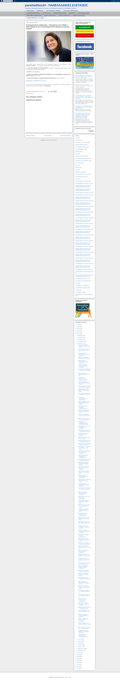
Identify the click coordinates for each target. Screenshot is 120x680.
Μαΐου (79, 642)
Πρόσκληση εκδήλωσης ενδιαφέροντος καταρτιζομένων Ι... (83, 456)
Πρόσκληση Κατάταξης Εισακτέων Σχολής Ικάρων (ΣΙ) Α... (84, 346)
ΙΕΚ (76, 169)
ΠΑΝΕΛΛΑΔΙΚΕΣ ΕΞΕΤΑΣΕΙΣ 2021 (83, 235)
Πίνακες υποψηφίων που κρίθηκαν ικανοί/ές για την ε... (84, 611)
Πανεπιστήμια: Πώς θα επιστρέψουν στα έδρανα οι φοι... (84, 540)
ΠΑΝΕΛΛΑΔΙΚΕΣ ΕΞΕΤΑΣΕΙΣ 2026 (83, 263)
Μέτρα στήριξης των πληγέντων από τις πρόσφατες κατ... (82, 514)
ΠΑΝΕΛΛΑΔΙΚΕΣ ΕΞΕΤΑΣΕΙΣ (81, 181)
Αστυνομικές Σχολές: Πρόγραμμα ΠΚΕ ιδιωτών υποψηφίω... (84, 531)
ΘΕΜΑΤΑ (77, 167)
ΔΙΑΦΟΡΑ (32, 93)
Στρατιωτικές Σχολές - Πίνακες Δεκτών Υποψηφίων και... (82, 600)
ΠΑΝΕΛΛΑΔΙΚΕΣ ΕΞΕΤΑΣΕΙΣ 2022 (83, 240)
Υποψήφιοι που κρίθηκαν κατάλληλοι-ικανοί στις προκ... (83, 510)
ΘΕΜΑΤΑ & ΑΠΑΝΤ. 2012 (50, 15)
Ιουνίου (80, 641)
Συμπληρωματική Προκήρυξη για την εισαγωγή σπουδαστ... (84, 452)
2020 (78, 652)
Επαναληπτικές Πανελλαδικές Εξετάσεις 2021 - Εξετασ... (84, 386)
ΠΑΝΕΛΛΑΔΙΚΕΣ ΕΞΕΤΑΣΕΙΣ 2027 (83, 269)
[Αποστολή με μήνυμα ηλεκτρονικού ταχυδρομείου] (51, 91)
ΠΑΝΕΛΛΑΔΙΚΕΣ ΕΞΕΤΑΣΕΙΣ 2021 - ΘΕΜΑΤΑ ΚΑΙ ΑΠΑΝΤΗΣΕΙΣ (83, 238)
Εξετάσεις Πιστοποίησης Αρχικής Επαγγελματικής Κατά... (84, 587)
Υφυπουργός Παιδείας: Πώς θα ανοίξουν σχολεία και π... (84, 523)
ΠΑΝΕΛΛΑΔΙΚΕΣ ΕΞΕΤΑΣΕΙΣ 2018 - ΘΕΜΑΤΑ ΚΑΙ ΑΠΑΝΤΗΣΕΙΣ (83, 221)
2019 (78, 654)
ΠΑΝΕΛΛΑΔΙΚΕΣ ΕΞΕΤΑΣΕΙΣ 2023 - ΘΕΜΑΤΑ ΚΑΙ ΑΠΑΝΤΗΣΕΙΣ (83, 249)
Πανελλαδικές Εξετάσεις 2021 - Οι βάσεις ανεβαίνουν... (84, 460)
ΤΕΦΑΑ (77, 290)
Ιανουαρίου (80, 650)
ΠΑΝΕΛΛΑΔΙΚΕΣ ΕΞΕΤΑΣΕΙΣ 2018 (83, 217)
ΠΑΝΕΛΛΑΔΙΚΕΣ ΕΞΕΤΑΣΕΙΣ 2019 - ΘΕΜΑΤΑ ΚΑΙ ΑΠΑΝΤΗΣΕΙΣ (83, 226)
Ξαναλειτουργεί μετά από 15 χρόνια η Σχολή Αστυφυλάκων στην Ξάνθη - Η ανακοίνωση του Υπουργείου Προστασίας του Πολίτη (84, 97)
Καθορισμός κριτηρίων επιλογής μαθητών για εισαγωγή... (83, 615)
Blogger (69, 677)
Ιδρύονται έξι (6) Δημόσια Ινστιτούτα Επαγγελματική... (83, 535)
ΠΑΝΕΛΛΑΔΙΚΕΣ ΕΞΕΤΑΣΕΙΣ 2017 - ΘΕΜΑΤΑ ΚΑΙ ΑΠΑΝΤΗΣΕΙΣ (83, 215)
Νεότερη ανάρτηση (30, 135)
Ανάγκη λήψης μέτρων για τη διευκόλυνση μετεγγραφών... (84, 497)
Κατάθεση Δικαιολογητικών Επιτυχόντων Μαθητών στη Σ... (83, 411)
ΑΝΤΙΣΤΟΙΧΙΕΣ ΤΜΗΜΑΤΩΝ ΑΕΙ (70, 10)
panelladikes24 (29, 80)
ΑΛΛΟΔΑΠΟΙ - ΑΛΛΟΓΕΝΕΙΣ (81, 142)
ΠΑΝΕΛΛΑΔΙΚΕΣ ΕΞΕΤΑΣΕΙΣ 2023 (83, 246)
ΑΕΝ (76, 137)
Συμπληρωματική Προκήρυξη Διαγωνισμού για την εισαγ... (84, 480)
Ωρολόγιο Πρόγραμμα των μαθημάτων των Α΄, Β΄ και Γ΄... (84, 555)
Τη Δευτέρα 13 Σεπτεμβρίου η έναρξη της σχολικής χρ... (84, 543)
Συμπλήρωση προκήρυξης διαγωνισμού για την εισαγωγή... (84, 468)
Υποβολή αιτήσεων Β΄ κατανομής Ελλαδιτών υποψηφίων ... (83, 366)
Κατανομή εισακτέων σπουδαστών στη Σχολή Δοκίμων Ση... (84, 354)
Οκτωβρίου (80, 339)
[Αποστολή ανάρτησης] (48, 91)
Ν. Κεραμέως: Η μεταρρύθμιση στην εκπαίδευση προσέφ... (83, 423)
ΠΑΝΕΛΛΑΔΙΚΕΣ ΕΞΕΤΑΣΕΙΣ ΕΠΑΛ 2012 (84, 271)
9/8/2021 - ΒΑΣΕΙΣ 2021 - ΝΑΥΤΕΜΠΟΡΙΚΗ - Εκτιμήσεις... (83, 567)
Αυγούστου (80, 343)
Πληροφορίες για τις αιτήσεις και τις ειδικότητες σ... (84, 563)
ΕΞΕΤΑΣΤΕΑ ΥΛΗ (47, 13)
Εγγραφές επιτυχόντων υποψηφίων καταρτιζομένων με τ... (83, 407)
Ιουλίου (80, 639)
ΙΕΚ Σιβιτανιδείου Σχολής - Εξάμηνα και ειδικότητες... (84, 571)
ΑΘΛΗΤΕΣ (77, 140)
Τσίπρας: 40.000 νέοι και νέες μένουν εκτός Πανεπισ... (84, 419)
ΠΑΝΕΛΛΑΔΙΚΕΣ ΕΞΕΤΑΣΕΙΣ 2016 (83, 206)
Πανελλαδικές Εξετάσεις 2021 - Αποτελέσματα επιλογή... (84, 431)
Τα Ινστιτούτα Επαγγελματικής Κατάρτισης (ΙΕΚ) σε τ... (83, 378)
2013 (78, 666)
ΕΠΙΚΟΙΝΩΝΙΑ (40, 10)
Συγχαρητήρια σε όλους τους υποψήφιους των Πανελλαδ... (84, 427)
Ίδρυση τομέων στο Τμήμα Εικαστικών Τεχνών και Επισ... (83, 518)
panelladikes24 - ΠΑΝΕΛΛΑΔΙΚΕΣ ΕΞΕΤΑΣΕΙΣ (56, 5)
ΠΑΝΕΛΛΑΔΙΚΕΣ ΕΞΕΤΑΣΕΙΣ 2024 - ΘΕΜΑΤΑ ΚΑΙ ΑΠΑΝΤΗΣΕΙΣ (83, 255)
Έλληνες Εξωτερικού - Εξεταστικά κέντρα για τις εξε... (84, 374)
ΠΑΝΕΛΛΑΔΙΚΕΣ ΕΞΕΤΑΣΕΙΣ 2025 (83, 258)
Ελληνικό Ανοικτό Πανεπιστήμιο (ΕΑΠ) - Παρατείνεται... (83, 362)
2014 (78, 664)
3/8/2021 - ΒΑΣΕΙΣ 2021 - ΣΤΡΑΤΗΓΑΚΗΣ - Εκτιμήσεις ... (83, 620)
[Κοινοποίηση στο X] (53, 91)
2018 (78, 656)
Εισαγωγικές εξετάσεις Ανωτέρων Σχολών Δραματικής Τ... (82, 493)
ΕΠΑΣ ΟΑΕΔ (78, 163)
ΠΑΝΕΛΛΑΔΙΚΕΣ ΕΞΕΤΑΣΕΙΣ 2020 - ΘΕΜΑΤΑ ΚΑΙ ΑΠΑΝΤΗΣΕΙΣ (83, 232)
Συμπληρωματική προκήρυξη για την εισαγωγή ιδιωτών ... (84, 489)
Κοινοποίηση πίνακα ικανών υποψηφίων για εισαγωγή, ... (84, 394)
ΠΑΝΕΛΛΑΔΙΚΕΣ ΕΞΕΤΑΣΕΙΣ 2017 (83, 212)
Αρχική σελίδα (47, 135)
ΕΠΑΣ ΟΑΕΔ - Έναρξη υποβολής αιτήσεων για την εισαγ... (83, 604)
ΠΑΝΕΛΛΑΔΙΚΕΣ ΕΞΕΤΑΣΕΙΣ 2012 (83, 183)
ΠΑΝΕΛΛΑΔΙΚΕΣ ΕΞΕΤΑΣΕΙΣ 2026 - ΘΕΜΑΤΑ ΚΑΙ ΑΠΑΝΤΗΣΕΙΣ (83, 266)
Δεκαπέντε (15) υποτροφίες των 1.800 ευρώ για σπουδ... (84, 506)
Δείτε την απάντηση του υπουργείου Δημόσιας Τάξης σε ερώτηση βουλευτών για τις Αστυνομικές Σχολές (84, 76)
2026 (78, 324)
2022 (78, 332)
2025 (78, 326)
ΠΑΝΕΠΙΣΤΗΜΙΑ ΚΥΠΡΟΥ (81, 278)
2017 (78, 658)
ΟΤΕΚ (76, 178)
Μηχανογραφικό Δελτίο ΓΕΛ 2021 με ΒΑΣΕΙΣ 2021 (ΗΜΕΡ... (84, 403)
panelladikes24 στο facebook (39, 80)
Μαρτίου (80, 646)
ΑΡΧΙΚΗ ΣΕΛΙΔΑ (30, 10)
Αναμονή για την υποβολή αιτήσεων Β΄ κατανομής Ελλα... (83, 472)
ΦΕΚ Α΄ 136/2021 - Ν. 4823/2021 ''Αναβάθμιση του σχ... (84, 583)
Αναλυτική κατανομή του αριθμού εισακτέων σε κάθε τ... (84, 624)
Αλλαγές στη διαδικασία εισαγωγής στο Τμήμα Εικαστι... (83, 574)
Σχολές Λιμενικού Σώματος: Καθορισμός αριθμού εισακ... (84, 501)
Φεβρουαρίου (81, 648)
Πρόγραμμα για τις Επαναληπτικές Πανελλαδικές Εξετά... (83, 635)
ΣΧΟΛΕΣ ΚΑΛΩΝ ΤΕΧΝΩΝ (81, 287)
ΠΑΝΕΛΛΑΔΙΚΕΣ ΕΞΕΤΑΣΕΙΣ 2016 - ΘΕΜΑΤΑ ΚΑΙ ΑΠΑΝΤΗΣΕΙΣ (83, 209)
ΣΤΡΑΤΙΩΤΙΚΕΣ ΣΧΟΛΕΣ (80, 285)
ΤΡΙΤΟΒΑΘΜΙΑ (78, 292)
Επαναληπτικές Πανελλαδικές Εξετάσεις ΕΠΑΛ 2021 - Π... (84, 444)
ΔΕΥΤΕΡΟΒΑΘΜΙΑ (79, 149)
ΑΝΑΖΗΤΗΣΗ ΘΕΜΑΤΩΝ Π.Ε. (33, 13)
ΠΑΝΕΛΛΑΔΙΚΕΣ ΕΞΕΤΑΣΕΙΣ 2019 (83, 223)
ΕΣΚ (76, 165)
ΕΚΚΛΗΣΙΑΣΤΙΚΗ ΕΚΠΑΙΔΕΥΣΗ (82, 158)
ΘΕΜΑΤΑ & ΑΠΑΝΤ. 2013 (64, 15)
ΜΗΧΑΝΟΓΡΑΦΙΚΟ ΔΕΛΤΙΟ (60, 13)
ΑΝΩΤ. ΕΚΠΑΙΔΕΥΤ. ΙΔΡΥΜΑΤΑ (53, 10)
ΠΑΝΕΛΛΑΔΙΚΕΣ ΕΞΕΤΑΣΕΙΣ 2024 (83, 252)
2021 (78, 333)
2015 (78, 662)
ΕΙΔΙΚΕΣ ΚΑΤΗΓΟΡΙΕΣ (80, 156)
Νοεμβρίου (80, 337)
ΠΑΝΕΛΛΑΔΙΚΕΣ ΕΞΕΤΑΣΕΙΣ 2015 (83, 200)
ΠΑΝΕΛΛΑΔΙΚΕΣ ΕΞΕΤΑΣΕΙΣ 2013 (83, 192)
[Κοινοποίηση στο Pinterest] (56, 91)
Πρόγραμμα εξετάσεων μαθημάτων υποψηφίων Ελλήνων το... (83, 631)
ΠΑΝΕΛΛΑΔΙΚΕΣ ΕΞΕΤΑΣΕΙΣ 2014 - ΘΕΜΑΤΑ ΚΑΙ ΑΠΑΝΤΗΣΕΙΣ (83, 198)
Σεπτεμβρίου (81, 341)
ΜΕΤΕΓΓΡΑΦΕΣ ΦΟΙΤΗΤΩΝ (81, 174)
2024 (78, 328)
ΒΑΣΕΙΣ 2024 (72, 13)
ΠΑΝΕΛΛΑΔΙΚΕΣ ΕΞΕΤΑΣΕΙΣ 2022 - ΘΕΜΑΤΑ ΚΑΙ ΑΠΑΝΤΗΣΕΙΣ (83, 243)
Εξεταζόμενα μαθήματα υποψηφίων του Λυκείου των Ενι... (83, 527)
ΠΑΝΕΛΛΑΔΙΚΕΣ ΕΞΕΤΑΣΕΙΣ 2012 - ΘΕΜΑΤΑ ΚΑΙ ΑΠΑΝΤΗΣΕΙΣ (83, 186)
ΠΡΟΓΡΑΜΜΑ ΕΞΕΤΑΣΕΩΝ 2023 (34, 15)
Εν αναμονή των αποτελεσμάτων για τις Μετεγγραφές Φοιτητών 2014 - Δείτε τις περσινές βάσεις (84, 107)
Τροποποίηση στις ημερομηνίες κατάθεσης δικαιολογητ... (83, 485)
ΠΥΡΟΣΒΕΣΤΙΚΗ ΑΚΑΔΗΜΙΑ (81, 280)
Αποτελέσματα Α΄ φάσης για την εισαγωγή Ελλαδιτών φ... (84, 591)
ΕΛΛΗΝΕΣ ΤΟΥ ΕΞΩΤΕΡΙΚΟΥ (82, 160)
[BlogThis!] (52, 91)
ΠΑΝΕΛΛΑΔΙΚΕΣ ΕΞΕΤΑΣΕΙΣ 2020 (83, 229)
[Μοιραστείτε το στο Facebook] (55, 91)
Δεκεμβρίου (80, 335)
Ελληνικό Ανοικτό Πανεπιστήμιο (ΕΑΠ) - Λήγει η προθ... (83, 476)
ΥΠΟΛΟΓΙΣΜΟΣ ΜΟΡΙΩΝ (83, 13)
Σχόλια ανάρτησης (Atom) (51, 140)
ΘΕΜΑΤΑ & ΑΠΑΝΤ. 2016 (78, 15)
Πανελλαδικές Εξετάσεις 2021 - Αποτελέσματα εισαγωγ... (84, 441)
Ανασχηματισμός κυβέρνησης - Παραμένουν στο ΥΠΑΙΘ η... (84, 370)
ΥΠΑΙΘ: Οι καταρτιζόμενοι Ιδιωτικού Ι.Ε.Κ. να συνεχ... (84, 358)
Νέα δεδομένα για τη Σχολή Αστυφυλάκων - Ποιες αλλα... (84, 448)
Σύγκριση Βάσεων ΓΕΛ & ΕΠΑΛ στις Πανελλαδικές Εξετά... (84, 390)
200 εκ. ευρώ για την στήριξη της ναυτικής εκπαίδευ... (84, 628)
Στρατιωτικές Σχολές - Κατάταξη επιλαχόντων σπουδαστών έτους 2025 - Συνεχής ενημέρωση (84, 86)
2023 (78, 330)
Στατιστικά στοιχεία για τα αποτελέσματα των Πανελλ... (83, 434)
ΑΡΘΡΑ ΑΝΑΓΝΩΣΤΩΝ (80, 144)
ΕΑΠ (76, 153)
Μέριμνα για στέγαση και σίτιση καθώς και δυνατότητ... (83, 551)
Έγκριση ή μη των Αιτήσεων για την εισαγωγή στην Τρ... (84, 350)
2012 (78, 668)
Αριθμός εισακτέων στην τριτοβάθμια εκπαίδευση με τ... (84, 578)
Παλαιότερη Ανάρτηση (65, 135)
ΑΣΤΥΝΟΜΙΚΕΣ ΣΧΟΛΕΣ (81, 147)
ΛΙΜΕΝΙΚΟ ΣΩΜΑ (79, 172)
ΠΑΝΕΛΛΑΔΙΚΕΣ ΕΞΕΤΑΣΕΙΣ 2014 (83, 194)
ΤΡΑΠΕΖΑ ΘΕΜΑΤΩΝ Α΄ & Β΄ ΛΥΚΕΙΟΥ (35, 17)
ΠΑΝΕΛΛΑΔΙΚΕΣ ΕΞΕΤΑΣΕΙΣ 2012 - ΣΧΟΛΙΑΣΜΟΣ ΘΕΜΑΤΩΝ (83, 190)
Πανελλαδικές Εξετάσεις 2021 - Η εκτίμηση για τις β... (84, 608)
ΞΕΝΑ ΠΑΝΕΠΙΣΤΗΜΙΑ (80, 176)
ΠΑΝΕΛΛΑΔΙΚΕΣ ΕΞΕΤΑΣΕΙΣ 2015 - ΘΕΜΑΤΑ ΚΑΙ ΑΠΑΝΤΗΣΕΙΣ (83, 203)
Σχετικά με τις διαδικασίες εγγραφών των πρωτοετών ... (84, 415)
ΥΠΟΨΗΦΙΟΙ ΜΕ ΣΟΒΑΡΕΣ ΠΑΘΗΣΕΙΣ (84, 294)
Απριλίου (80, 644)
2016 (78, 660)
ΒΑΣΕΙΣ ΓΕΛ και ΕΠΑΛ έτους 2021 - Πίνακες (84, 438)
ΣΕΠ (76, 283)
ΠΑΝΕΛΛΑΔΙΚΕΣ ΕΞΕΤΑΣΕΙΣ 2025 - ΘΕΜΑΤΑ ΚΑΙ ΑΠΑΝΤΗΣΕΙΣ (83, 261)
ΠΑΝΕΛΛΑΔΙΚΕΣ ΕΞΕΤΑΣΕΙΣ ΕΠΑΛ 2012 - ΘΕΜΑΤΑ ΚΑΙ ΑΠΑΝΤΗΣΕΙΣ (84, 276)
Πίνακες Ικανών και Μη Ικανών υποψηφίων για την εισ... (84, 547)
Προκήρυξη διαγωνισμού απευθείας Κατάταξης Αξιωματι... (83, 463)
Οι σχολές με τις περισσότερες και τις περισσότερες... (83, 398)
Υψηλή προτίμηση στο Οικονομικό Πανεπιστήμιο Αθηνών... (84, 383)
